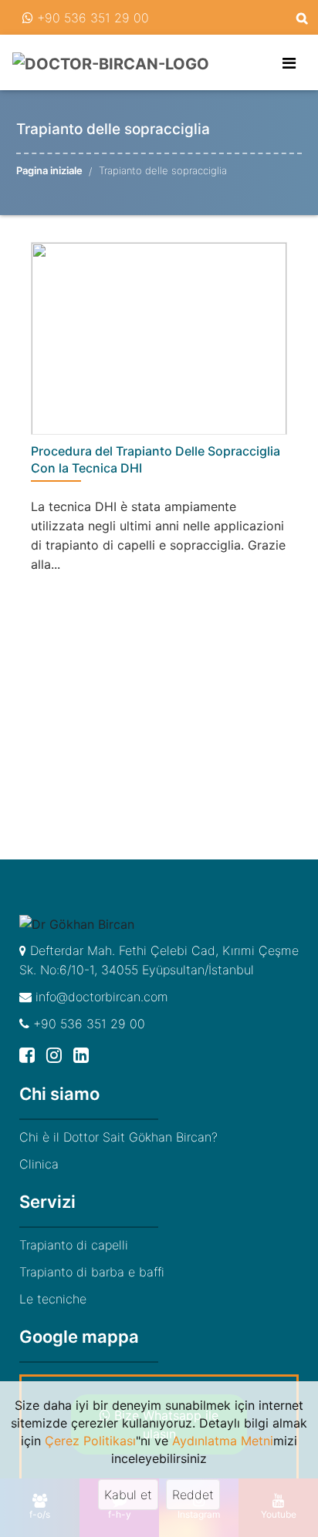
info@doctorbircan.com (100, 996)
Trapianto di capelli (73, 1245)
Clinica (39, 1164)
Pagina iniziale (49, 170)
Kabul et (128, 1494)
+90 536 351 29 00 (91, 17)
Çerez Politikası (90, 1440)
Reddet (193, 1494)
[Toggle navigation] (289, 63)
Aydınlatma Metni (222, 1440)
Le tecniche (52, 1299)
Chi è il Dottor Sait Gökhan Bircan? (118, 1137)
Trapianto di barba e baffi (91, 1272)
